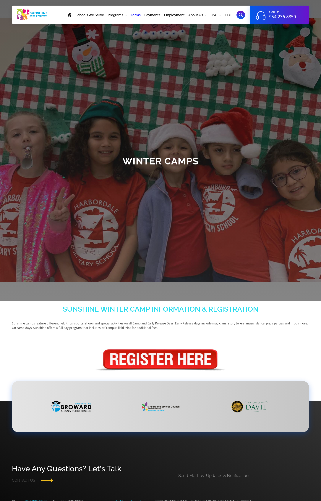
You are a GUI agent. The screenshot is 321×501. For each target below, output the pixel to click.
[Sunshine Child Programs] (32, 14)
